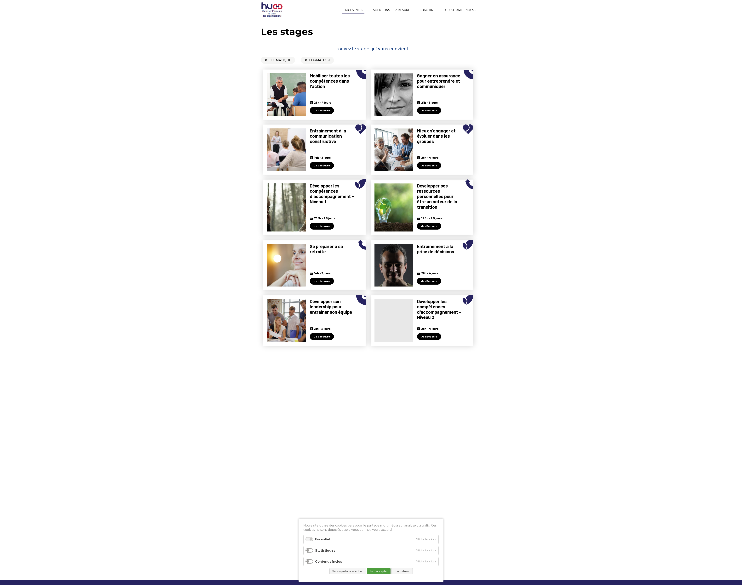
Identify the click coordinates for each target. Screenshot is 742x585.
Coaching (428, 10)
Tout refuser (402, 571)
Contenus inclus (328, 561)
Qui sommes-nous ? (460, 10)
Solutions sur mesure (391, 10)
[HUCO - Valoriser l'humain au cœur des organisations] (272, 16)
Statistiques (325, 550)
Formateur (319, 60)
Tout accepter (379, 571)
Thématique (280, 60)
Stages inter (353, 10)
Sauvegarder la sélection (347, 571)
